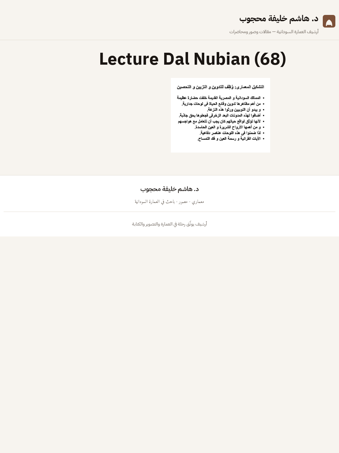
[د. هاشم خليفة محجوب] (329, 23)
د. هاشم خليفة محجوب (278, 18)
